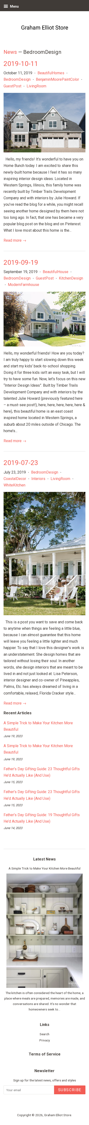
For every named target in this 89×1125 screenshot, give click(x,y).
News (10, 52)
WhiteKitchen (14, 485)
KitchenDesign (71, 278)
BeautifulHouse (55, 272)
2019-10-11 (21, 64)
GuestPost (12, 86)
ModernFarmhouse (23, 284)
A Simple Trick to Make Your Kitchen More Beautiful (44, 868)
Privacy (44, 1040)
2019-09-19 (21, 262)
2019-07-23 (21, 463)
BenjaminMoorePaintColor (57, 79)
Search (44, 1034)
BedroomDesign (17, 79)
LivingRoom (36, 86)
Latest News (44, 859)
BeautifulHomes (50, 73)
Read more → (15, 240)
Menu (14, 6)
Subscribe (69, 1090)
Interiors (38, 478)
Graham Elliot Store (57, 1115)
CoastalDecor (15, 478)
